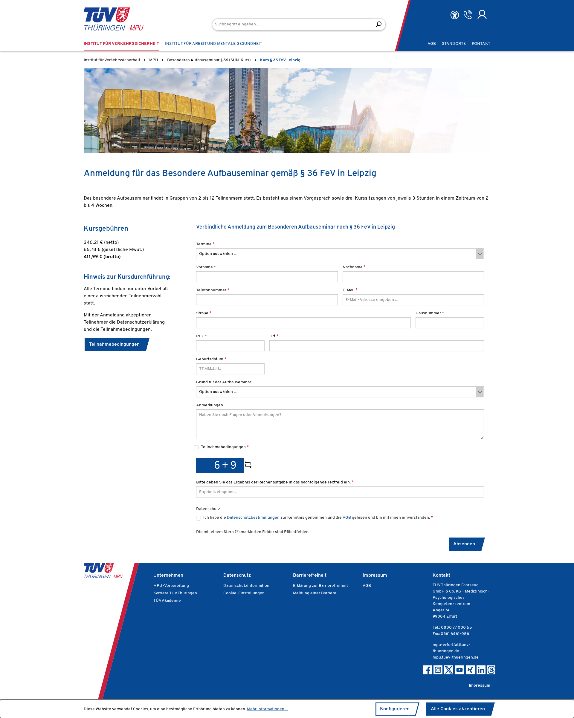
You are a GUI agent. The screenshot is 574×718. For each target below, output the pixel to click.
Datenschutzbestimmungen (253, 517)
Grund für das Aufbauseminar (223, 382)
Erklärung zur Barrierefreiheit (320, 586)
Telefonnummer (212, 290)
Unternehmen (168, 575)
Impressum (375, 575)
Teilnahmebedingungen (114, 344)
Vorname (206, 267)
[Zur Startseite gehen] (105, 18)
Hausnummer (430, 313)
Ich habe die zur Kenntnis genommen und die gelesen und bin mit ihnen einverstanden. (318, 517)
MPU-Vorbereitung (171, 586)
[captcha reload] (248, 466)
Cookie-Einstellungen (244, 593)
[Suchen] (379, 24)
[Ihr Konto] (482, 14)
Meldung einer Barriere (314, 593)
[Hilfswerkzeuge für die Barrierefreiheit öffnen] (454, 15)
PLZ (201, 336)
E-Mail (350, 290)
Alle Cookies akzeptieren (458, 709)
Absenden (464, 544)
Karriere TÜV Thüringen (175, 593)
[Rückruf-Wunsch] (467, 14)
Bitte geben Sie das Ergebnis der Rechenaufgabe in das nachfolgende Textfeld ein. (275, 482)
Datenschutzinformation (246, 586)
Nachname (354, 267)
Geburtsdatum (211, 359)
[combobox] (292, 24)
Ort (273, 336)
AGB (347, 517)
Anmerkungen (209, 405)
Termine (205, 244)
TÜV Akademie (167, 600)
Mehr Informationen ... (267, 709)
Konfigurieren (395, 709)
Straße (203, 313)
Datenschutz (237, 575)
